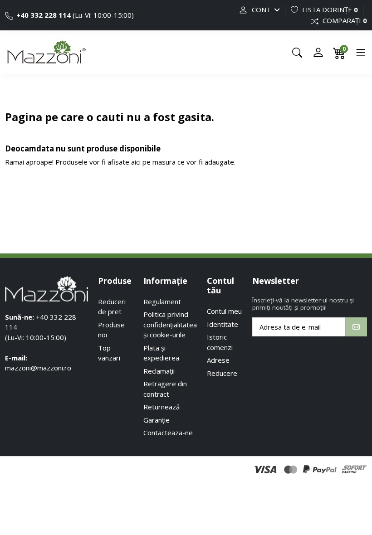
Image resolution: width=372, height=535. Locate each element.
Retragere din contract (165, 389)
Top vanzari (109, 353)
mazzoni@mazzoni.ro (38, 367)
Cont (261, 9)
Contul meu (224, 311)
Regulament (162, 301)
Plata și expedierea (161, 353)
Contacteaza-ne (168, 432)
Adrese (218, 360)
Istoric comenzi (220, 342)
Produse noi (111, 330)
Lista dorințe (329, 9)
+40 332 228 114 (43, 14)
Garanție (156, 419)
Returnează (161, 406)
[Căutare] (297, 52)
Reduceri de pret (112, 306)
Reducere (222, 373)
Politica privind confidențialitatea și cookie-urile (170, 324)
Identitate (222, 324)
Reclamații (159, 370)
